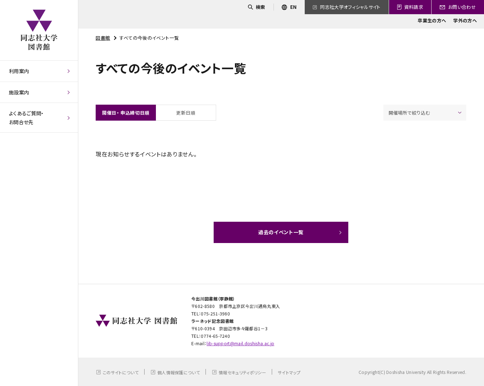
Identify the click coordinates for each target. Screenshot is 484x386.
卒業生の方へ (432, 20)
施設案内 (19, 92)
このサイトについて (121, 372)
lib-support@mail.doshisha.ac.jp (240, 343)
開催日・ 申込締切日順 (126, 112)
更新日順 (186, 112)
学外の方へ (465, 20)
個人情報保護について (178, 372)
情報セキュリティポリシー (242, 372)
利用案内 (19, 71)
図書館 (103, 37)
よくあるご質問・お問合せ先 (26, 118)
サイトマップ (289, 372)
